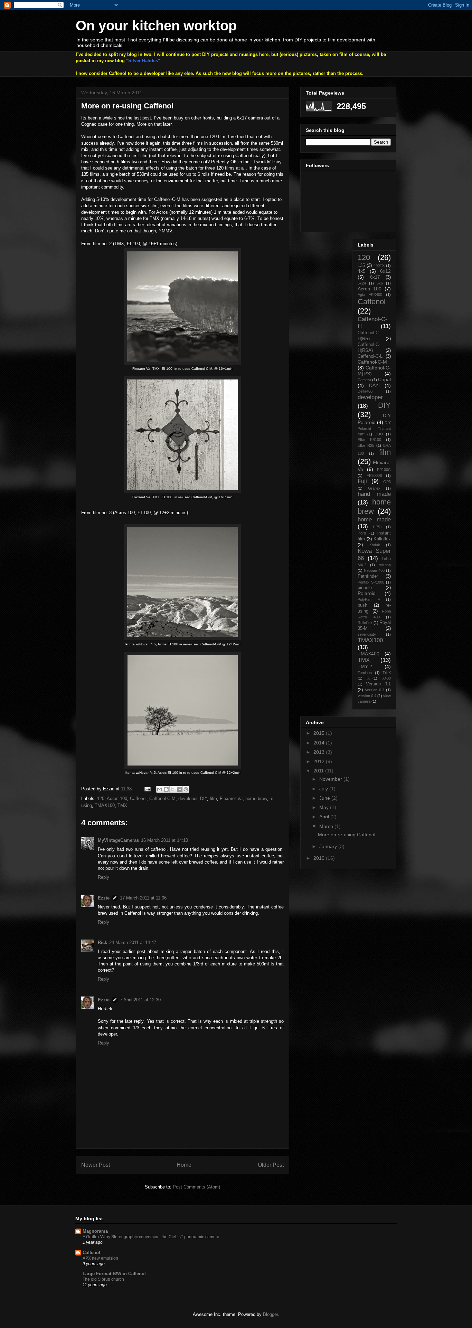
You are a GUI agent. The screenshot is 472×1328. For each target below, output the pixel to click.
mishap (385, 565)
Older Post (271, 1165)
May (324, 807)
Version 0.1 (378, 684)
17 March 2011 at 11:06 (143, 898)
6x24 (362, 283)
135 (361, 265)
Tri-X (387, 673)
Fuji (362, 481)
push (362, 605)
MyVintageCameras (118, 840)
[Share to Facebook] (179, 789)
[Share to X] (172, 789)
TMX (122, 805)
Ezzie (104, 898)
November (331, 779)
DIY (203, 798)
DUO (379, 434)
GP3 (387, 482)
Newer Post (95, 1165)
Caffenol (138, 798)
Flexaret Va (231, 798)
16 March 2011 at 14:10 (164, 840)
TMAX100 (105, 805)
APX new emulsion (100, 1258)
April (324, 816)
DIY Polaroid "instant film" (374, 428)
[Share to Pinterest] (185, 789)
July (324, 788)
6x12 (385, 271)
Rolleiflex (365, 622)
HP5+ (377, 527)
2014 (319, 742)
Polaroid (367, 593)
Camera (364, 380)
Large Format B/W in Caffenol (114, 1273)
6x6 (380, 283)
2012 (319, 761)
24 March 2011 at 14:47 (132, 942)
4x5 (362, 271)
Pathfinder (368, 576)
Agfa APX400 (370, 294)
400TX (379, 265)
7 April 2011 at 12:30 (140, 999)
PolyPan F (369, 599)
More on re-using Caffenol (346, 834)
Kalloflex (382, 539)
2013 (319, 752)
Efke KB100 (369, 439)
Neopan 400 (374, 570)
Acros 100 (117, 798)
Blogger (270, 1314)
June (325, 798)
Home (184, 1165)
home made (374, 519)
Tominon (365, 673)
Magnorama (95, 1231)
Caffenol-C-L (370, 356)
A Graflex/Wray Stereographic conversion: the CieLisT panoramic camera (151, 1236)
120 (100, 798)
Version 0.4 (367, 696)
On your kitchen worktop (156, 25)
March (326, 826)
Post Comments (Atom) (196, 1187)
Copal (384, 379)
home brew (256, 798)
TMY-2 (365, 666)
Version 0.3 (374, 690)
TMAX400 (368, 653)
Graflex (374, 488)
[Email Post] (147, 788)
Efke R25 (366, 445)
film (213, 798)
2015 (319, 733)
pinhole (365, 587)
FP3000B (374, 475)
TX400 (385, 678)
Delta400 (365, 391)
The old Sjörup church (103, 1279)
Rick (102, 942)
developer (187, 798)
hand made (374, 494)
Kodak (374, 545)
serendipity (367, 634)
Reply (103, 877)
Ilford (362, 533)
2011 (319, 770)
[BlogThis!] (166, 789)
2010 (319, 858)
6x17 (375, 277)
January (328, 846)
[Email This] (159, 789)
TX (367, 678)
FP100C (384, 470)
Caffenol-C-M (162, 798)
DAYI (374, 385)
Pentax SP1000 (371, 582)
